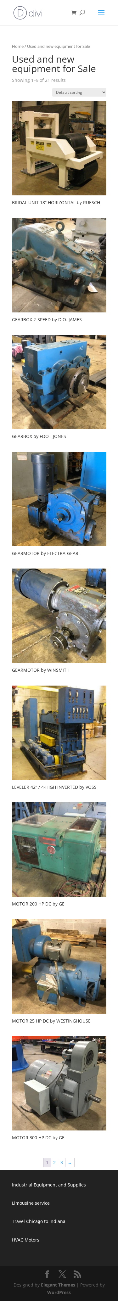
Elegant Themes (58, 1285)
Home (18, 46)
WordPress (59, 1292)
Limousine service (31, 1203)
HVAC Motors (25, 1240)
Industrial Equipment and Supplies (49, 1185)
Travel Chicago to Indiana (38, 1221)
